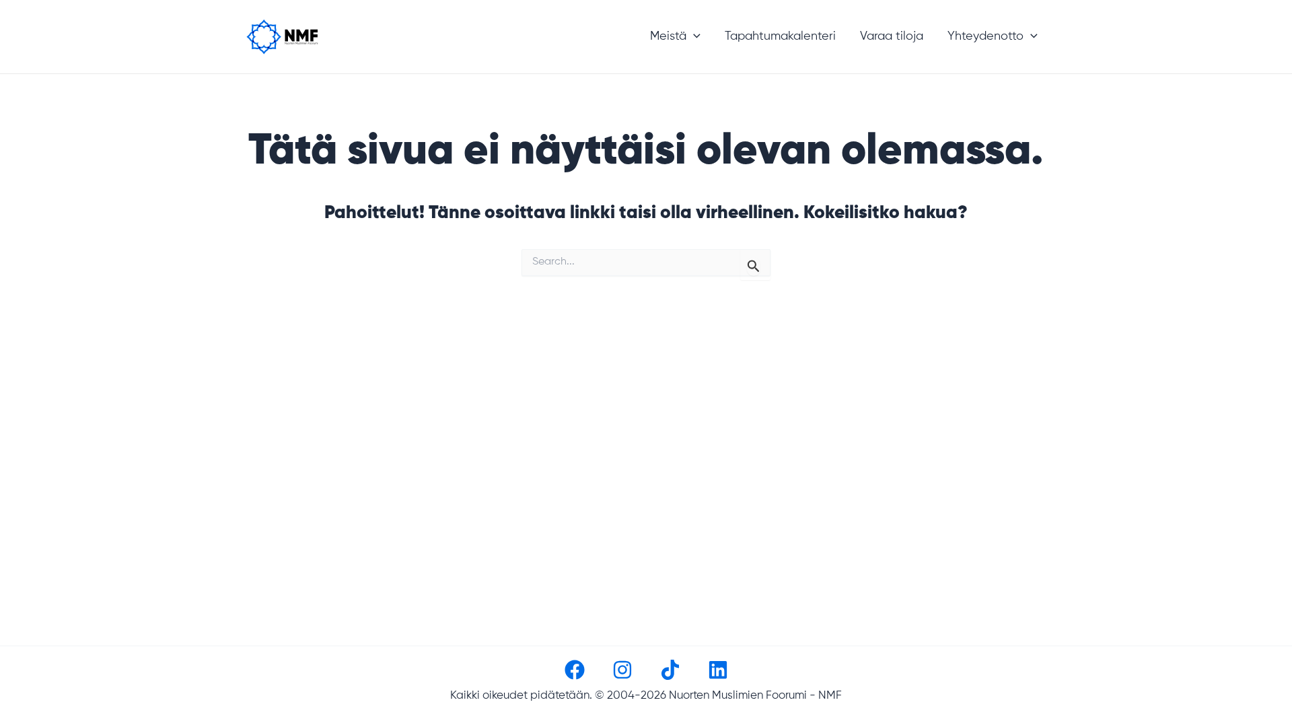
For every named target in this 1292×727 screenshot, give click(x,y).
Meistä (668, 36)
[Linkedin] (718, 670)
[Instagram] (622, 670)
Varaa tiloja (891, 36)
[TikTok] (670, 670)
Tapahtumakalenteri (780, 36)
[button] (693, 36)
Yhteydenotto (985, 36)
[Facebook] (575, 670)
